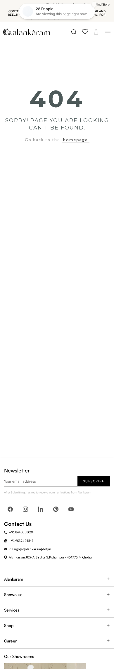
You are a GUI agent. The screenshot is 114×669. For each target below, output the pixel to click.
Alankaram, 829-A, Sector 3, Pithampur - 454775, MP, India (50, 557)
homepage (75, 139)
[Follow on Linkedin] (40, 509)
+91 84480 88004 (21, 532)
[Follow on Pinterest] (56, 509)
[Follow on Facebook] (10, 509)
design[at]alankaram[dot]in (30, 549)
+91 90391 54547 (21, 540)
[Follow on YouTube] (71, 509)
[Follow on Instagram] (25, 509)
